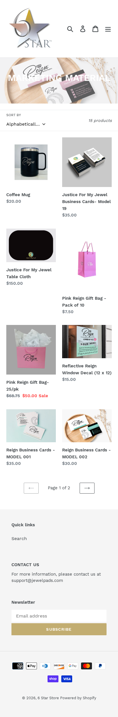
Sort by (13, 115)
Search (19, 538)
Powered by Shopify (78, 698)
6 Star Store (49, 698)
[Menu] (108, 28)
